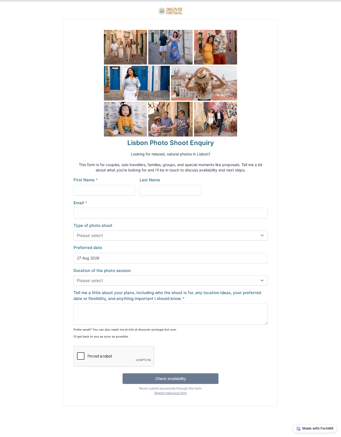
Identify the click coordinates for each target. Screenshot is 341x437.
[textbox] (167, 235)
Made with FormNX (318, 428)
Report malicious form (171, 393)
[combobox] (170, 235)
